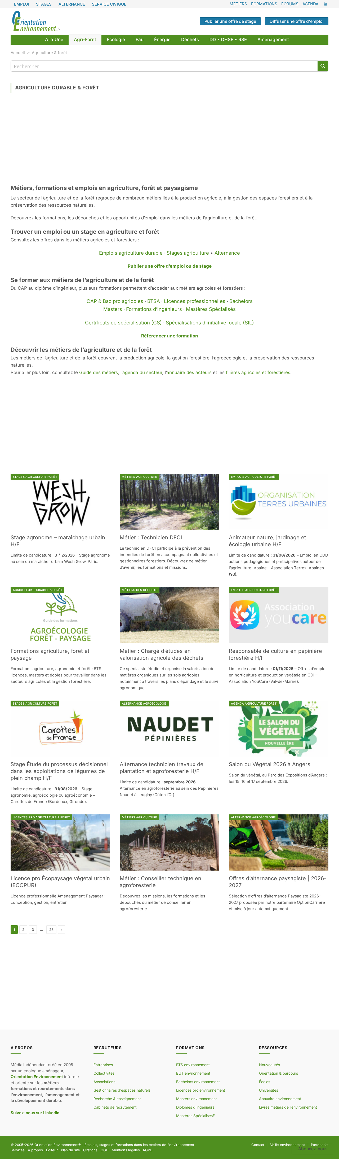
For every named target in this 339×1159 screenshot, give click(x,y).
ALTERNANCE (72, 4)
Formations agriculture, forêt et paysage (50, 654)
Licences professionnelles (194, 301)
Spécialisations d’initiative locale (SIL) (210, 323)
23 (51, 929)
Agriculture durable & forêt (37, 590)
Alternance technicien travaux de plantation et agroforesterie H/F (161, 767)
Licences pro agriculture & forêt (41, 817)
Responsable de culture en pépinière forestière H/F (275, 654)
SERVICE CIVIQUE (109, 4)
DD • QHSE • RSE (228, 39)
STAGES (44, 4)
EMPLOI (21, 4)
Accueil (18, 52)
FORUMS (289, 3)
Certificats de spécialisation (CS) (123, 323)
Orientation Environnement (56, 1145)
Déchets (190, 39)
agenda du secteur (142, 372)
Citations (90, 1150)
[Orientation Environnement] (36, 21)
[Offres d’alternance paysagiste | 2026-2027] (278, 842)
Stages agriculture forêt (35, 477)
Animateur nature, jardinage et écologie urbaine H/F (267, 541)
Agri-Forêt (85, 39)
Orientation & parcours (278, 1073)
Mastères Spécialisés (211, 309)
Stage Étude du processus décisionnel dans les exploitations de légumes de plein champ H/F (59, 771)
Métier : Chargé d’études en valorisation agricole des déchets (161, 654)
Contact (257, 1145)
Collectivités (103, 1073)
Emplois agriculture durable (131, 253)
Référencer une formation (169, 335)
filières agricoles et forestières (258, 372)
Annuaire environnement (280, 1098)
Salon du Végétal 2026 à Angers (269, 764)
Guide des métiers (98, 372)
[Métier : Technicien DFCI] (169, 502)
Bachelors (241, 301)
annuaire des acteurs (189, 372)
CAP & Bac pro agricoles (115, 301)
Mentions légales (126, 1150)
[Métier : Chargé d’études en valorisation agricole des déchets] (169, 615)
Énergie (162, 39)
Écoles (264, 1081)
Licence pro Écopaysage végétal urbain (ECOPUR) (60, 881)
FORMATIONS (264, 3)
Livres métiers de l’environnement (288, 1107)
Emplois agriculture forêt (254, 477)
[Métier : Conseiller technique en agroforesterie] (169, 842)
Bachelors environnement (198, 1081)
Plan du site (70, 1150)
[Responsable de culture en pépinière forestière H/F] (278, 615)
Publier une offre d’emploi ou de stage (170, 266)
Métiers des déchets (139, 590)
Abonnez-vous (312, 1148)
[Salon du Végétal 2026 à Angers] (278, 729)
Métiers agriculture (139, 477)
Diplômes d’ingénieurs (195, 1107)
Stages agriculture (188, 253)
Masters (112, 309)
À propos (35, 1150)
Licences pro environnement (200, 1090)
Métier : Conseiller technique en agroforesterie (160, 881)
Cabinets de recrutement (115, 1107)
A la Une (54, 39)
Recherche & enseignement (117, 1098)
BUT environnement (193, 1073)
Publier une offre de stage (230, 21)
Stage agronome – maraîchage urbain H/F (58, 541)
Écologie (116, 39)
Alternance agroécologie (144, 703)
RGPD (147, 1150)
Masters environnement (196, 1098)
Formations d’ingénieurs (154, 309)
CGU (105, 1150)
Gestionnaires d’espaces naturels (121, 1090)
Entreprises (103, 1064)
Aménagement (273, 39)
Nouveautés (269, 1064)
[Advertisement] (169, 140)
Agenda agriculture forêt (253, 703)
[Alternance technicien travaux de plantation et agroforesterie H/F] (169, 729)
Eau (140, 39)
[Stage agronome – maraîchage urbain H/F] (60, 502)
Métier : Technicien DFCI (151, 537)
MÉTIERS (238, 3)
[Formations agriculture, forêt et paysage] (60, 615)
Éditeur (52, 1150)
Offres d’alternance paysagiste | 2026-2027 (277, 881)
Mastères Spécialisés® (195, 1115)
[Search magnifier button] (323, 66)
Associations (104, 1081)
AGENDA (310, 3)
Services (18, 1150)
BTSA (153, 301)
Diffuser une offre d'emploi (297, 21)
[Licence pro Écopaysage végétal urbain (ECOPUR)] (60, 842)
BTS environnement (193, 1064)
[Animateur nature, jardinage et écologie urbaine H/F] (278, 502)
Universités (268, 1090)
